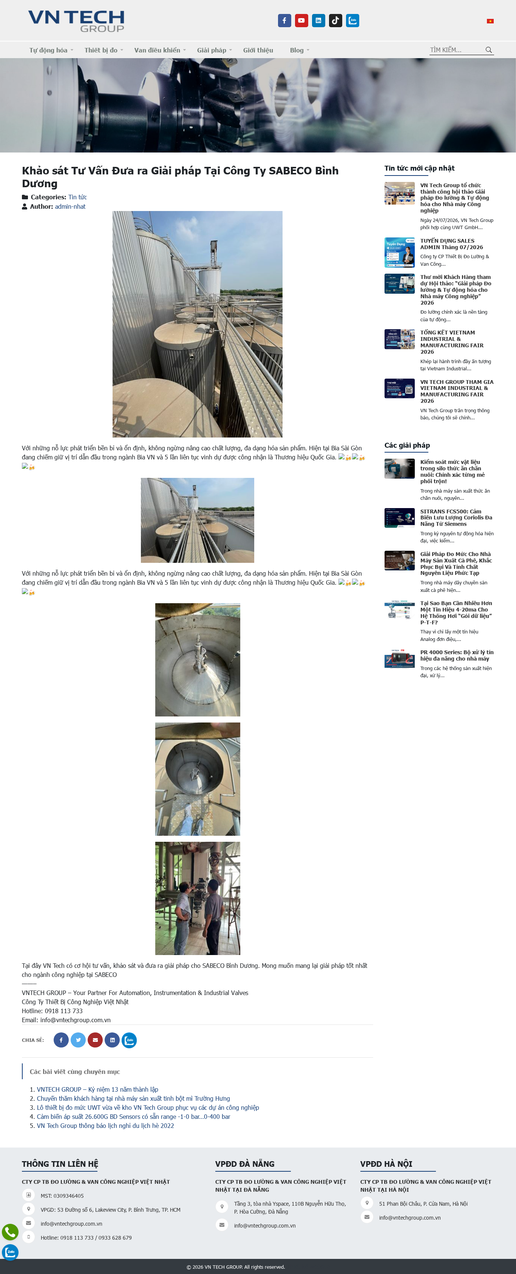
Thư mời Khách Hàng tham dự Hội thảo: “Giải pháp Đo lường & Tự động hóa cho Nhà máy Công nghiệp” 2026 (455, 289)
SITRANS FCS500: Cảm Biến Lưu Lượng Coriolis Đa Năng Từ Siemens (456, 517)
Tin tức (77, 197)
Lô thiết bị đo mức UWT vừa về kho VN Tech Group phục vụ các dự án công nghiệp (148, 1107)
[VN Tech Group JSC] (76, 20)
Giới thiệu (258, 50)
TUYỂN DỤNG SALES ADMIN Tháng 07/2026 (451, 243)
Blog (297, 50)
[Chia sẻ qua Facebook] (61, 1040)
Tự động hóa (48, 50)
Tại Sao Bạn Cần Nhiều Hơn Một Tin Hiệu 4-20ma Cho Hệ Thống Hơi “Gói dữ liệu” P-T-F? (456, 612)
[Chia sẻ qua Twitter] (78, 1040)
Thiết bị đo (101, 50)
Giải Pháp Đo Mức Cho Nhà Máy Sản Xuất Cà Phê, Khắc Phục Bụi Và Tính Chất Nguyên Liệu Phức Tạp (456, 563)
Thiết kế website (308, 1266)
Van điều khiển (157, 50)
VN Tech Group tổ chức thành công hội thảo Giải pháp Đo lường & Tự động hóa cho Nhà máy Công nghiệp (454, 198)
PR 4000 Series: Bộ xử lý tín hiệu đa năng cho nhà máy (457, 655)
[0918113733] (10, 1232)
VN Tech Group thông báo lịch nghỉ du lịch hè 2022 (105, 1125)
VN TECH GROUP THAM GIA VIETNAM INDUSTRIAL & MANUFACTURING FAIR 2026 (457, 391)
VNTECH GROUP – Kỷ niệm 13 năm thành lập (97, 1089)
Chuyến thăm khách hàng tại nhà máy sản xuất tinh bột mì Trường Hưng (133, 1098)
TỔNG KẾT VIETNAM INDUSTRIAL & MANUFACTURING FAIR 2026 (452, 341)
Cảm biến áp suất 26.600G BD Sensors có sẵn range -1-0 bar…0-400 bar (133, 1116)
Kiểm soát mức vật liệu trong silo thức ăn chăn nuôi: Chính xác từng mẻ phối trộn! (452, 471)
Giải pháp (211, 50)
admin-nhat (70, 206)
